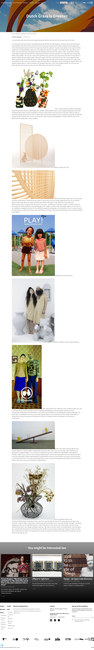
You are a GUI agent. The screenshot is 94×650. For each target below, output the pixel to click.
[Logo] (83, 2)
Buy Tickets (64, 3)
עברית (57, 2)
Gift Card (10, 628)
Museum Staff (3, 628)
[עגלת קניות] (71, 3)
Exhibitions (25, 3)
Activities (32, 3)
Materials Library (10, 622)
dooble (92, 647)
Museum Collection (3, 623)
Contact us (43, 3)
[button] (2, 645)
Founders (10, 612)
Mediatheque (11, 626)
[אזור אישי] (69, 3)
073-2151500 (61, 617)
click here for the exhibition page (37, 208)
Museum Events (3, 619)
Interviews (23, 33)
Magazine (37, 3)
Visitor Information (17, 3)
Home (13, 33)
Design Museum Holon (6, 3)
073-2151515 (53, 617)
